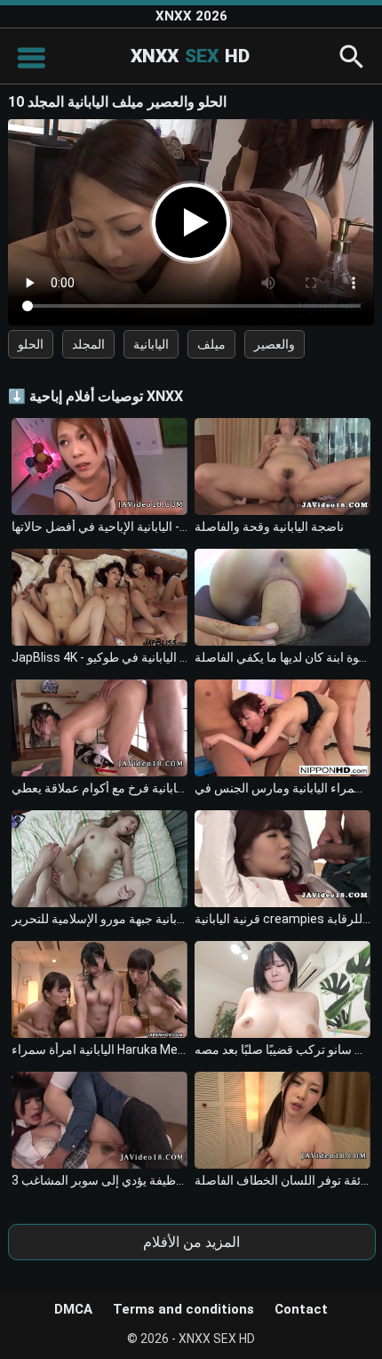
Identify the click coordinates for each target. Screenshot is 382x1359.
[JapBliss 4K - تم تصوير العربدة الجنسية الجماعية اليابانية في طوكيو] (99, 597)
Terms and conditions (183, 1309)
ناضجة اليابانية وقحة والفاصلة (269, 526)
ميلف (211, 344)
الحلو (31, 344)
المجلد (88, 344)
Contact (301, 1309)
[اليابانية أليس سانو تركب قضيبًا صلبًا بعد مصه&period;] (282, 989)
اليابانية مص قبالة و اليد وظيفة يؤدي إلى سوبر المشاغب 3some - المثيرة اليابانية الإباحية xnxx (99, 1180)
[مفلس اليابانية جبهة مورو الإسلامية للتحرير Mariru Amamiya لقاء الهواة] (99, 858)
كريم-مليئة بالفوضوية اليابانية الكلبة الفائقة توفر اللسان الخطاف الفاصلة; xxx (282, 1180)
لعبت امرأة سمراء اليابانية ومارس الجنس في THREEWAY (282, 788)
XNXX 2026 (191, 16)
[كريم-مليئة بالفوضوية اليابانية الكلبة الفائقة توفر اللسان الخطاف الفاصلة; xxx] (282, 1120)
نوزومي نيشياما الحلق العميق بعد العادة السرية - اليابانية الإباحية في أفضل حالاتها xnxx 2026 (99, 526)
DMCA (73, 1309)
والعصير (274, 344)
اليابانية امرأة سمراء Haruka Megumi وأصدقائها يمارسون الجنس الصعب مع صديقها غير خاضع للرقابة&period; (99, 1049)
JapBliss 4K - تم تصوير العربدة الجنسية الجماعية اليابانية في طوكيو (99, 657)
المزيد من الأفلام (191, 1242)
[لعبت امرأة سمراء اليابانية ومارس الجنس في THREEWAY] (282, 728)
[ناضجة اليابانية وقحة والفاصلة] (282, 466)
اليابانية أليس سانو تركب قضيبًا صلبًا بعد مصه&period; (282, 1049)
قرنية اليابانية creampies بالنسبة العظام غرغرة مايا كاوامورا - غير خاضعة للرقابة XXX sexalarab (282, 919)
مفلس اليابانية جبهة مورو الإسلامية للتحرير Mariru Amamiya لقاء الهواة (99, 919)
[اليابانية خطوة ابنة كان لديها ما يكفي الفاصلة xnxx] (282, 597)
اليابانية (151, 344)
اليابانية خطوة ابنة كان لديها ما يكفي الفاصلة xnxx (282, 657)
